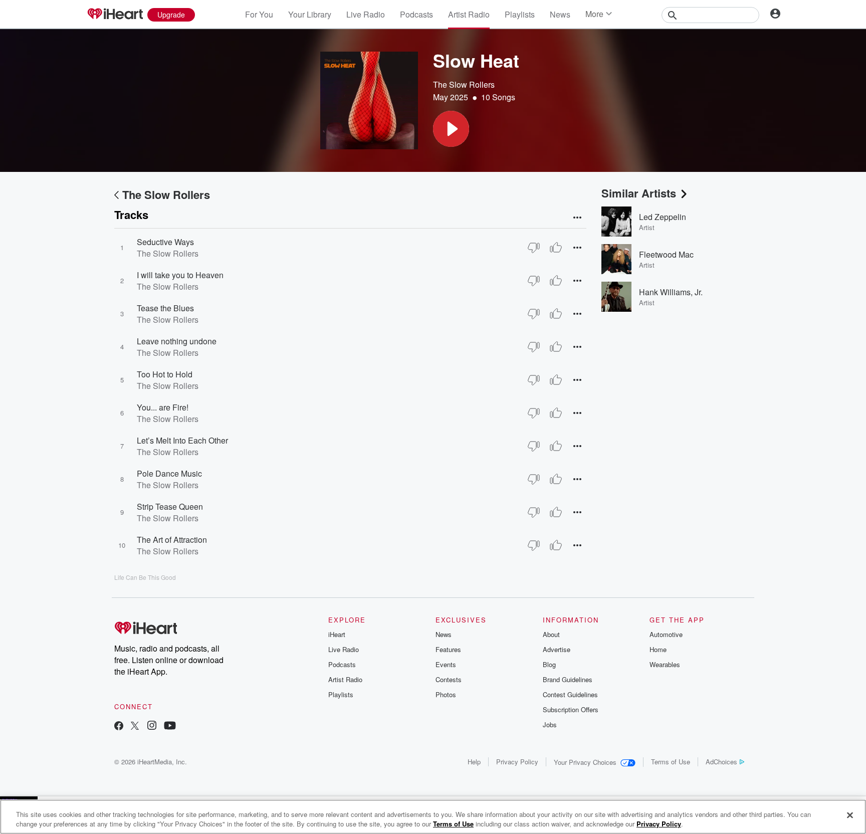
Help (474, 761)
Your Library (309, 14)
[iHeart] (115, 15)
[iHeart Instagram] (151, 726)
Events (446, 664)
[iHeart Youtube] (170, 726)
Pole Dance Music (169, 473)
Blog (549, 664)
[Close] (850, 815)
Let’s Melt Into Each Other (182, 440)
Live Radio (365, 14)
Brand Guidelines (567, 679)
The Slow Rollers (464, 84)
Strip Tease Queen (170, 506)
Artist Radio (469, 14)
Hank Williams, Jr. (671, 292)
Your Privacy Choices (585, 762)
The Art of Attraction (172, 539)
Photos (446, 694)
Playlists (520, 14)
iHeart (336, 634)
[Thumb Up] (556, 247)
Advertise (556, 649)
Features (448, 649)
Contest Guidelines (570, 694)
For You (259, 14)
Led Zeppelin (662, 217)
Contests (449, 679)
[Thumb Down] (534, 247)
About (551, 634)
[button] (451, 129)
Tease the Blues (165, 308)
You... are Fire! (162, 407)
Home (658, 649)
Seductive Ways (165, 242)
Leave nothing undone (176, 341)
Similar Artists (638, 193)
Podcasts (416, 14)
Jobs (550, 724)
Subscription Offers (570, 709)
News (560, 14)
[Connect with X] (135, 726)
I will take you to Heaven (180, 275)
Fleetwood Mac (666, 254)
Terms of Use (670, 761)
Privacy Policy (517, 761)
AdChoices (721, 761)
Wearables (665, 664)
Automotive (666, 634)
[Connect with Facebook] (118, 726)
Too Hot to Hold (164, 374)
